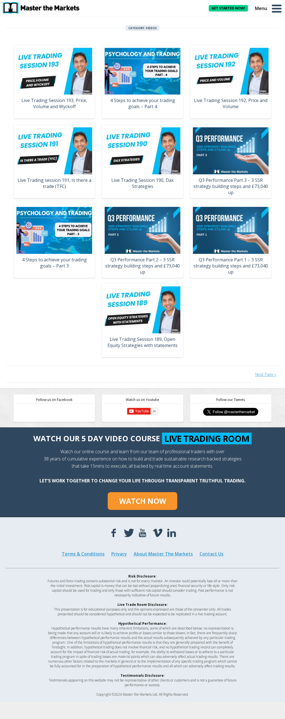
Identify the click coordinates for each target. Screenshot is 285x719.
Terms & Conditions (83, 554)
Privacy (119, 554)
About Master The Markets (163, 554)
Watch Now (142, 501)
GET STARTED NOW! (228, 8)
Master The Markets (44, 8)
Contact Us (211, 554)
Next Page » (265, 374)
